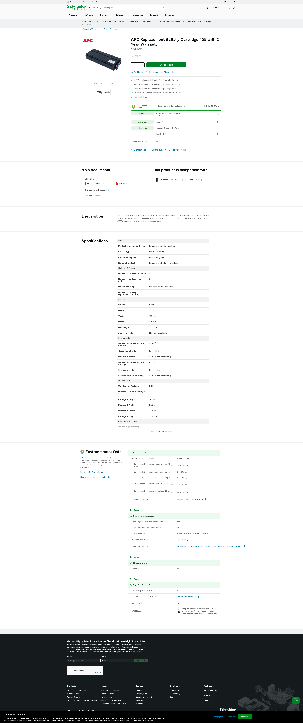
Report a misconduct (144, 697)
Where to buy (106, 697)
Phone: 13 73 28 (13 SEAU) (111, 700)
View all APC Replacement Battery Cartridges (100, 29)
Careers (139, 690)
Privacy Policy (135, 652)
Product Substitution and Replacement (82, 700)
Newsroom (140, 700)
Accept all (245, 717)
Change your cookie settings (224, 717)
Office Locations (107, 694)
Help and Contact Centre (110, 690)
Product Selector (73, 697)
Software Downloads (75, 694)
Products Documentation (76, 690)
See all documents (93, 196)
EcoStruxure (174, 690)
